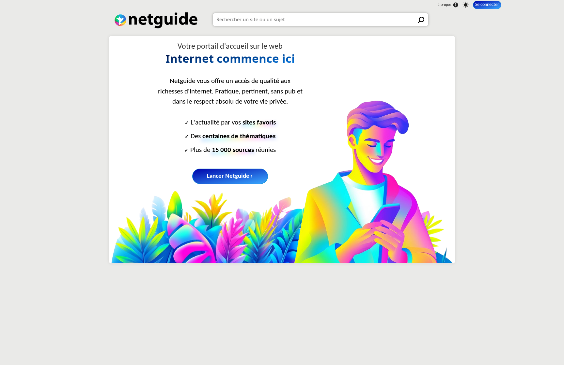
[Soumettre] (421, 19)
